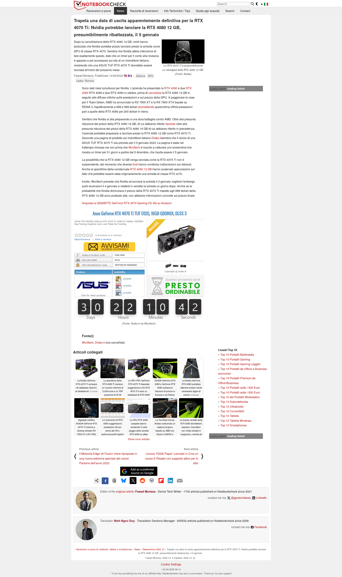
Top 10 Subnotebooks (234, 402)
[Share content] (96, 480)
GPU (150, 76)
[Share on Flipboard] (161, 480)
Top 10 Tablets (229, 416)
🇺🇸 (126, 76)
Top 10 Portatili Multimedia (237, 354)
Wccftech (134, 147)
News (120, 11)
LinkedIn (261, 498)
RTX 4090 (170, 88)
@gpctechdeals (240, 498)
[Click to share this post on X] (133, 480)
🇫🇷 (130, 76)
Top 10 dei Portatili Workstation (240, 397)
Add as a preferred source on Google (142, 471)
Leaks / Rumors (85, 80)
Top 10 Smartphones (233, 425)
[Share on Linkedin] (170, 480)
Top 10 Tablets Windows (235, 421)
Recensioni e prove (98, 11)
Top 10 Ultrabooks (231, 406)
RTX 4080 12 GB (141, 169)
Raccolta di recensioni (144, 11)
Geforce (140, 76)
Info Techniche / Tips (177, 11)
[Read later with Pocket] (151, 480)
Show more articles (139, 439)
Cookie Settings (171, 564)
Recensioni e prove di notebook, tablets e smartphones (104, 549)
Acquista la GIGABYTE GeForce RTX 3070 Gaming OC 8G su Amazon (127, 203)
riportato (170, 124)
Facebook (260, 527)
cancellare (155, 93)
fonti (135, 164)
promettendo (146, 107)
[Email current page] (179, 480)
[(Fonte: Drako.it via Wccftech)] (138, 264)
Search (229, 11)
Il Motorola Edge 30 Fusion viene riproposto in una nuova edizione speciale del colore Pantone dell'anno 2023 (108, 458)
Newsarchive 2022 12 (153, 549)
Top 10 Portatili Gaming (235, 359)
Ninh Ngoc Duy (124, 521)
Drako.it (156, 138)
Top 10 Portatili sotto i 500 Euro (240, 392)
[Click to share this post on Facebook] (105, 480)
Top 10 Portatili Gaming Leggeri (240, 364)
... (134, 76)
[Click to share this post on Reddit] (142, 480)
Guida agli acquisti (207, 11)
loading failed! (218, 88)
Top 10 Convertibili (232, 411)
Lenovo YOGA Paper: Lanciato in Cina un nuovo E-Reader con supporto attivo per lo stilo (171, 458)
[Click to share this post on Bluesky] (123, 480)
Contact (245, 11)
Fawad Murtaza (145, 491)
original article (125, 491)
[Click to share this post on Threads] (114, 480)
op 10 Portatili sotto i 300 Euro (241, 387)
